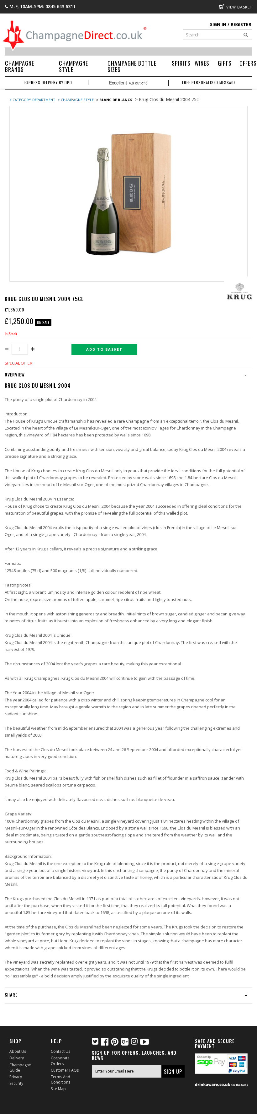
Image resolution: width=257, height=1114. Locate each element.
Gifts (225, 63)
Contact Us (60, 1051)
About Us (17, 1051)
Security (16, 1083)
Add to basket (104, 349)
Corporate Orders (60, 1060)
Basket (221, 6)
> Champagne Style (76, 99)
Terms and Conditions (60, 1079)
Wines (202, 63)
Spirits (181, 63)
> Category (20, 99)
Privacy (15, 1076)
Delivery (16, 1058)
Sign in (218, 24)
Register (241, 24)
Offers (248, 63)
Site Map (58, 1088)
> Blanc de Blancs (114, 99)
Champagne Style (73, 66)
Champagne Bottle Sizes (132, 66)
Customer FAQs (65, 1070)
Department (44, 99)
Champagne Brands (19, 66)
